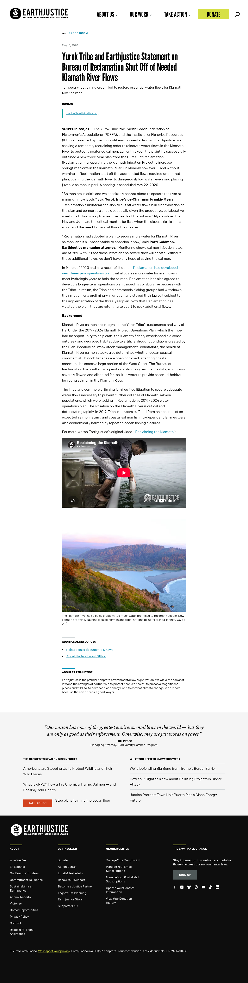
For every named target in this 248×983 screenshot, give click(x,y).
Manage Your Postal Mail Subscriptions (122, 879)
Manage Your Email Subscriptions (119, 869)
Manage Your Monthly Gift (123, 860)
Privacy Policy (19, 916)
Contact (15, 923)
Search (236, 14)
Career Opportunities (24, 910)
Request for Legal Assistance (22, 932)
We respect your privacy (54, 951)
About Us (105, 14)
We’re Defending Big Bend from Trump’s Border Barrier (173, 768)
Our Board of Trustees (24, 873)
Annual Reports (20, 897)
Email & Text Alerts (70, 873)
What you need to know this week (155, 759)
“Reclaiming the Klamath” (154, 432)
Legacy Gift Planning (72, 893)
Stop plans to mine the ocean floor (82, 800)
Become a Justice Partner (75, 886)
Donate (213, 14)
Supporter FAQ (68, 906)
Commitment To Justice (26, 880)
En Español (17, 867)
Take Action (175, 14)
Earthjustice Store (70, 899)
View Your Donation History (119, 900)
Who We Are (18, 860)
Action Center (67, 867)
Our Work (139, 14)
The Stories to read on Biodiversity (50, 759)
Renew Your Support (71, 880)
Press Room (78, 33)
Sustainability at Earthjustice (21, 888)
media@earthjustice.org (82, 113)
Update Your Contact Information (120, 890)
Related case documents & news (89, 650)
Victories (16, 903)
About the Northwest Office (86, 656)
